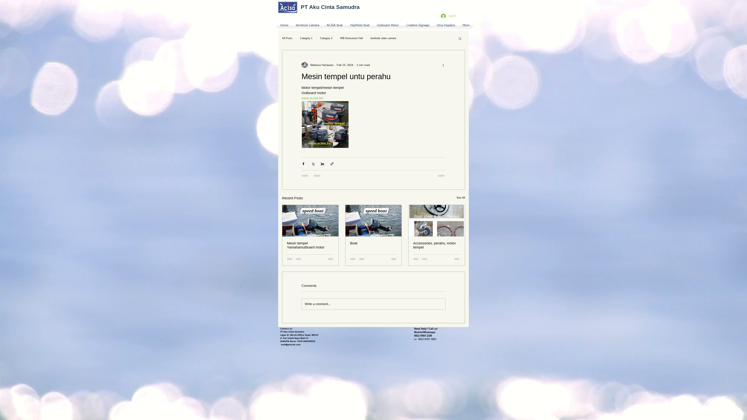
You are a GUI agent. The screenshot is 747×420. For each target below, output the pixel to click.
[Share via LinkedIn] (322, 164)
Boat (353, 243)
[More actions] (443, 65)
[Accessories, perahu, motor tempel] (437, 220)
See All (461, 197)
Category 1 (306, 38)
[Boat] (373, 220)
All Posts (287, 38)
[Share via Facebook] (303, 164)
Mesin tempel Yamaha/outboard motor (305, 245)
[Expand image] (325, 124)
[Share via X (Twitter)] (313, 164)
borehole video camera (383, 38)
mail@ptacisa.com (291, 344)
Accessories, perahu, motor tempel (434, 245)
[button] (418, 25)
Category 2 (326, 38)
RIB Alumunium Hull (351, 38)
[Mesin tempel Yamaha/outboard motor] (310, 220)
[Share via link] (332, 164)
